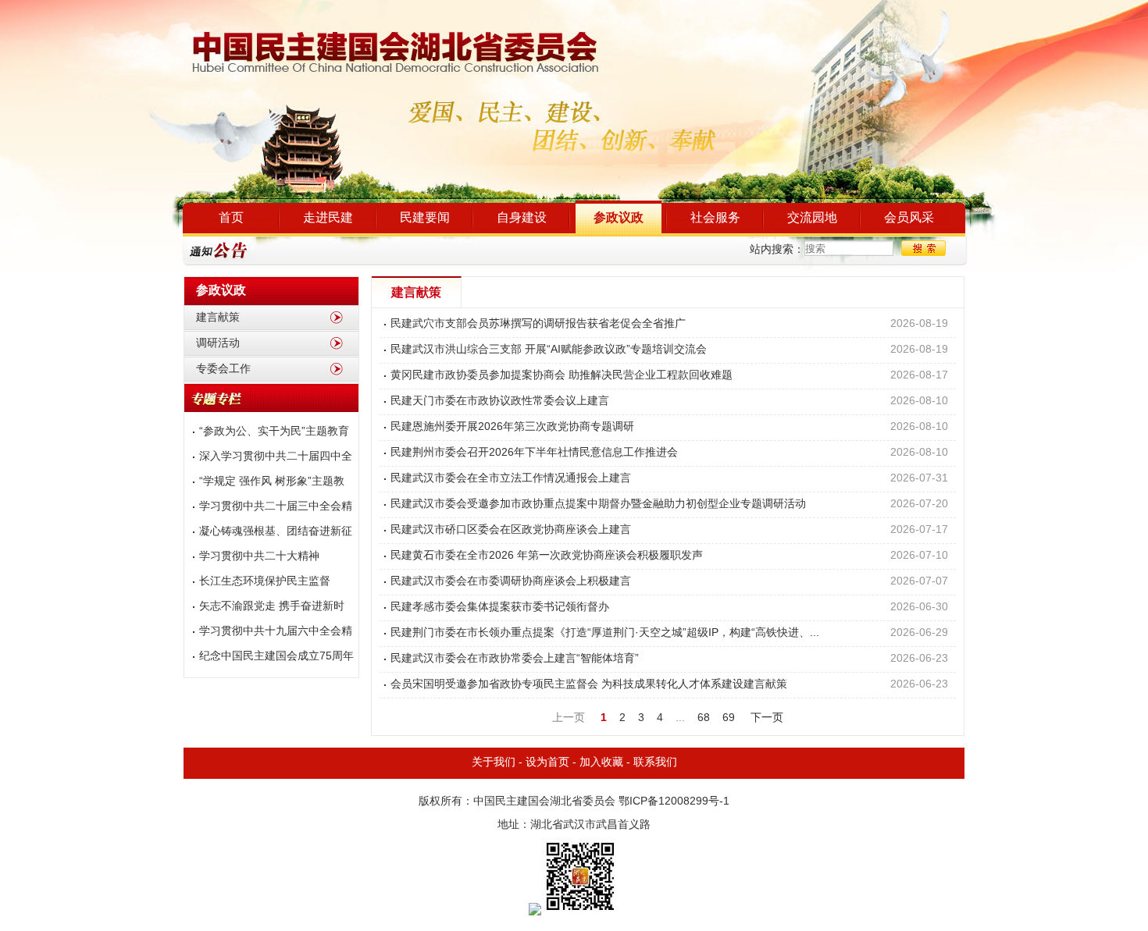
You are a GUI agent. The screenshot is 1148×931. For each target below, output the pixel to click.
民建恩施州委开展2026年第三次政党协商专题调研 (512, 427)
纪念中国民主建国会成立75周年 (276, 657)
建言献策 (218, 318)
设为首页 (547, 763)
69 (728, 718)
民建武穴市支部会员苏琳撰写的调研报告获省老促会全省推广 (538, 324)
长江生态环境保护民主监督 (264, 582)
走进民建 (328, 218)
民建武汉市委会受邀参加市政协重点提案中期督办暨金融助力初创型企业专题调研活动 (598, 504)
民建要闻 (425, 218)
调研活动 (218, 344)
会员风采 (909, 218)
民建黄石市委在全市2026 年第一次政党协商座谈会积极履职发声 (546, 556)
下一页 (766, 718)
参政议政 (619, 218)
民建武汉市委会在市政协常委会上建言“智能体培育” (514, 659)
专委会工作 (223, 369)
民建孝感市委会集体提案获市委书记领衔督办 (499, 607)
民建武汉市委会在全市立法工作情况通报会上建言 (510, 479)
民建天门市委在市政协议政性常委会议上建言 (499, 401)
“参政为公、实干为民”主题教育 (274, 432)
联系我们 (655, 763)
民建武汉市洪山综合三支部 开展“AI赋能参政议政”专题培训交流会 (548, 350)
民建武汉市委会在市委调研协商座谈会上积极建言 (510, 582)
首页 (231, 218)
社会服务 (715, 218)
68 (703, 718)
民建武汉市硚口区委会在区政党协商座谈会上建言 (510, 530)
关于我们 (493, 763)
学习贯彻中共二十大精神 (259, 557)
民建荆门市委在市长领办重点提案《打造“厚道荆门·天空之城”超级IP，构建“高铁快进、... (604, 633)
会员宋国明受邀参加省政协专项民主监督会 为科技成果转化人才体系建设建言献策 (588, 685)
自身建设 (522, 218)
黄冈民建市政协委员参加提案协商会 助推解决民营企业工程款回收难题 (561, 376)
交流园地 (812, 218)
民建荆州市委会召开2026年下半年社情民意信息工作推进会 (534, 453)
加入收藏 (601, 763)
